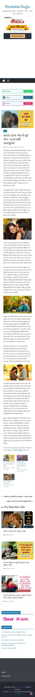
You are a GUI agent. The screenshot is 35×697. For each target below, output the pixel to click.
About (3, 672)
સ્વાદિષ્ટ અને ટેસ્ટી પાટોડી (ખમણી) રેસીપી (18, 501)
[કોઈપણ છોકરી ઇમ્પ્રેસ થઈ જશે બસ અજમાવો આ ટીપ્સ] (22, 458)
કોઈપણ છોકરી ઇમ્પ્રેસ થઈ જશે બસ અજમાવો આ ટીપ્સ (21, 464)
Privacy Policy (5, 676)
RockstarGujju (17, 6)
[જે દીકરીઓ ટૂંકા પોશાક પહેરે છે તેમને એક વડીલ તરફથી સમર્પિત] (17, 577)
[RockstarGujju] (3, 80)
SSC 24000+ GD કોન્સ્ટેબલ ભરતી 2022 (12, 640)
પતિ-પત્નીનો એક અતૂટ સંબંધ (8, 482)
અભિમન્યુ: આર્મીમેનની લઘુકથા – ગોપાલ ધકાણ (18, 496)
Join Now (29, 91)
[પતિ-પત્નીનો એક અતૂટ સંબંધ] (9, 477)
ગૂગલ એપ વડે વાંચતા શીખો (8, 648)
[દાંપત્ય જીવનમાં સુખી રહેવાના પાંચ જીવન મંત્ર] (9, 458)
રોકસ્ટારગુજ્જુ (18, 450)
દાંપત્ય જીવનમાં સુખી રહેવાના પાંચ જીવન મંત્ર (9, 464)
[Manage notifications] (31, 693)
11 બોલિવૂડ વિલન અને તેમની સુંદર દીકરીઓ (13, 632)
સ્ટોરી (5, 131)
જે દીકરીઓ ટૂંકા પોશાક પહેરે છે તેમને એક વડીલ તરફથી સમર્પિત (17, 596)
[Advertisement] (17, 59)
